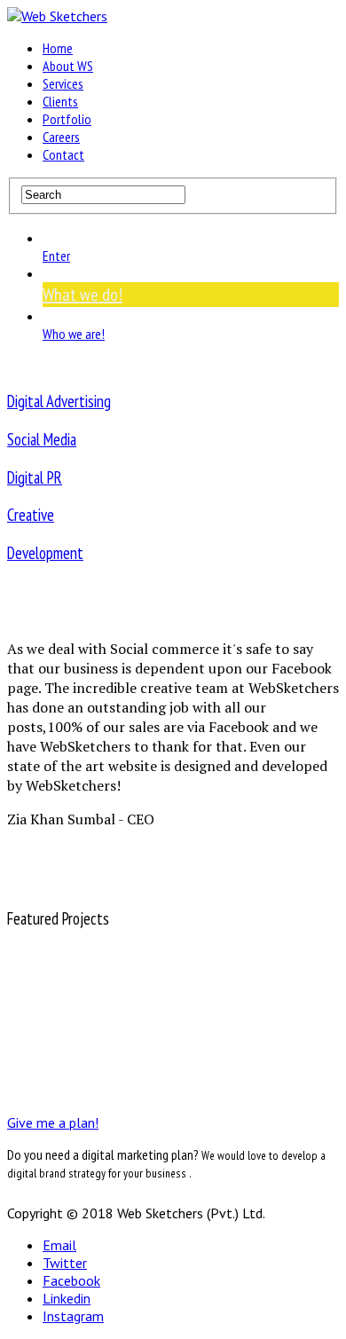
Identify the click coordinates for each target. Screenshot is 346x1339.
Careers (61, 137)
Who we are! (74, 334)
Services (63, 83)
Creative (30, 514)
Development (45, 552)
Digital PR (34, 477)
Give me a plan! (52, 1122)
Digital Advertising (59, 401)
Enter (56, 255)
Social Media (41, 439)
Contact (63, 154)
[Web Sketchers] (57, 16)
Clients (60, 101)
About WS (68, 66)
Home (58, 48)
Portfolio (67, 119)
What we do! (82, 294)
